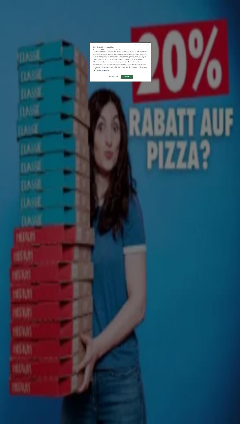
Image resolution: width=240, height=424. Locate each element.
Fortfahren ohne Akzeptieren (142, 44)
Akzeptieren (127, 76)
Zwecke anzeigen (113, 76)
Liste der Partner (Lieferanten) (101, 70)
